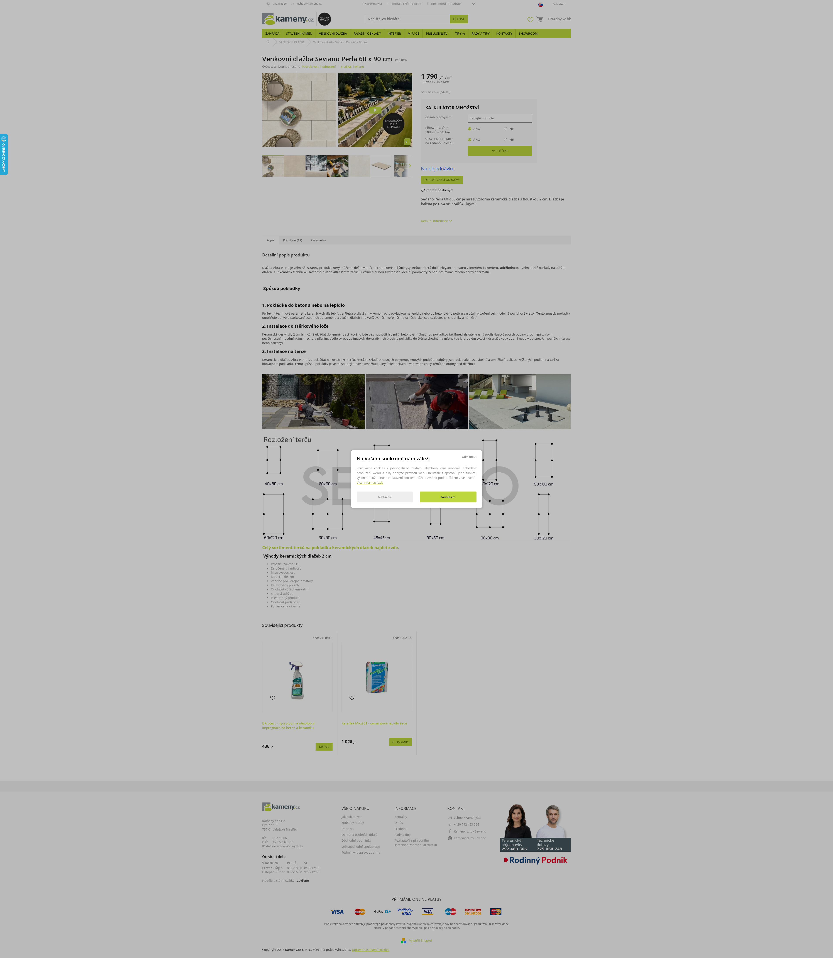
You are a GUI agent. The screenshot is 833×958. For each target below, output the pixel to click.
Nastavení (384, 497)
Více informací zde (370, 482)
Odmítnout (469, 456)
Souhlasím (448, 497)
